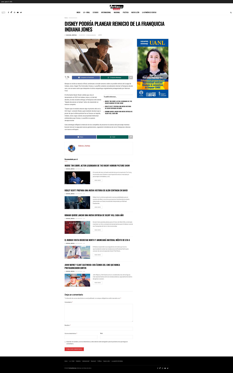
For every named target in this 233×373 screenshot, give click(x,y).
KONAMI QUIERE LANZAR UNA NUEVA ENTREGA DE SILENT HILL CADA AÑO (118, 112)
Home (66, 18)
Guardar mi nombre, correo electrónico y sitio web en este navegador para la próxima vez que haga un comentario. (97, 343)
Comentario (69, 302)
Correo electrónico (71, 333)
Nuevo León (135, 12)
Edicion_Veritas (71, 35)
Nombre (68, 325)
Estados (95, 12)
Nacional (117, 12)
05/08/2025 (82, 35)
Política (126, 12)
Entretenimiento (73, 18)
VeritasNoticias (72, 368)
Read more (98, 180)
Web (101, 333)
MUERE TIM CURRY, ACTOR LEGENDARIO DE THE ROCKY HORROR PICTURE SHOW (118, 102)
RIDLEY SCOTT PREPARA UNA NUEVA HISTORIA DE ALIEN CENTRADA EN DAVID (118, 107)
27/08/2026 (79, 169)
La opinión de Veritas (149, 12)
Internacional (106, 12)
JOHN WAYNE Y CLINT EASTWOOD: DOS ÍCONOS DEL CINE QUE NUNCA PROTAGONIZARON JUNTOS (92, 266)
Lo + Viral (86, 12)
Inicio (78, 12)
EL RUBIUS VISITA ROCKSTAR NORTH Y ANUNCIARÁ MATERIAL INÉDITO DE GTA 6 (97, 240)
